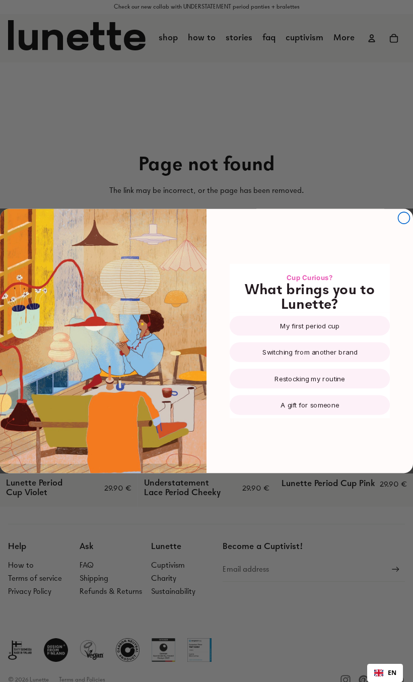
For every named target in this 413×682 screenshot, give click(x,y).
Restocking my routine (309, 379)
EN (392, 672)
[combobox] (385, 673)
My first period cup (310, 326)
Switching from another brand (310, 352)
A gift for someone (310, 405)
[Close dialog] (403, 218)
